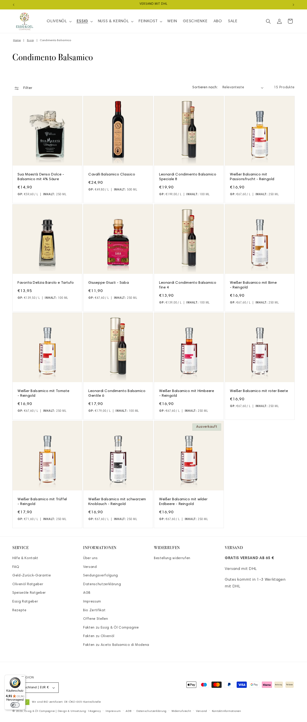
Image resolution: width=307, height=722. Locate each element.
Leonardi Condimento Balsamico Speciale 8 (187, 177)
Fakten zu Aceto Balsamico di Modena (116, 645)
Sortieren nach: (205, 87)
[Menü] (22, 677)
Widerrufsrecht (181, 711)
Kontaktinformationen (226, 711)
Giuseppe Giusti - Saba (108, 283)
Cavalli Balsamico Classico (111, 174)
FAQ (15, 567)
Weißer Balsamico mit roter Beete (259, 391)
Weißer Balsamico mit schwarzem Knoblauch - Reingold (117, 502)
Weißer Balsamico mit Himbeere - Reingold (186, 393)
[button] (58, 21)
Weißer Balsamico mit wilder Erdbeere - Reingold (183, 502)
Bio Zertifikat (94, 610)
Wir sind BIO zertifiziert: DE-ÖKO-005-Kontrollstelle (66, 702)
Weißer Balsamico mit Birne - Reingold (253, 285)
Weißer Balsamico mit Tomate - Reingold (43, 393)
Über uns (90, 558)
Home (17, 40)
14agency (94, 711)
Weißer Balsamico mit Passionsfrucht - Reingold (252, 177)
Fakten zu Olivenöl (98, 636)
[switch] (15, 705)
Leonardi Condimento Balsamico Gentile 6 (116, 393)
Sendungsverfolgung (100, 575)
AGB (87, 593)
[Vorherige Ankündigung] (14, 4)
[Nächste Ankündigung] (293, 4)
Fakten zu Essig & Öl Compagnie (111, 627)
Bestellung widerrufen (172, 558)
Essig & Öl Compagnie (39, 711)
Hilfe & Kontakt (25, 558)
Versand (90, 567)
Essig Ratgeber (25, 601)
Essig (30, 40)
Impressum (92, 601)
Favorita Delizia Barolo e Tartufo (46, 283)
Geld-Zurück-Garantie (31, 575)
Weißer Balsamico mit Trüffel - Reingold (42, 502)
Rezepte (19, 610)
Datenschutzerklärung (102, 584)
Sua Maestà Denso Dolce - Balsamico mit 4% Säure (41, 177)
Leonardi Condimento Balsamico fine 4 (187, 285)
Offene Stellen (95, 619)
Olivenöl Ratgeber (27, 584)
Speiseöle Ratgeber (29, 593)
